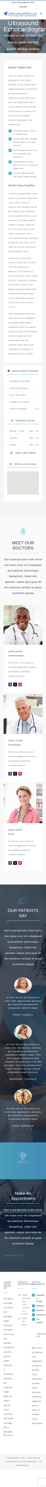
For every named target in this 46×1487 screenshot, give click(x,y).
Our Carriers (39, 1320)
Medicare (39, 1306)
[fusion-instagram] (20, 684)
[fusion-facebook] (10, 684)
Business (39, 1310)
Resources (39, 1315)
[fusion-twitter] (15, 684)
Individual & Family (39, 1298)
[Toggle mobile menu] (41, 13)
